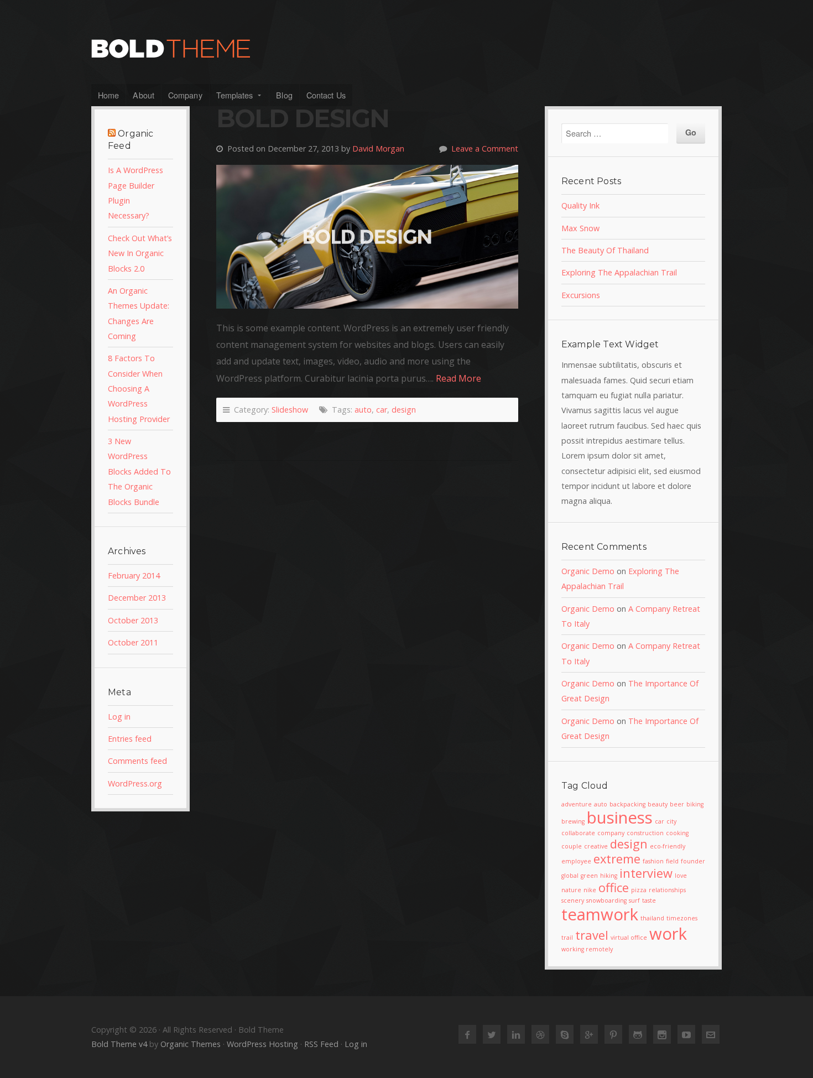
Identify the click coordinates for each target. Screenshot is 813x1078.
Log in (119, 716)
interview (646, 873)
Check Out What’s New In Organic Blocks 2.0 (140, 253)
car (381, 409)
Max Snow (580, 228)
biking (694, 804)
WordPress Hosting (262, 1044)
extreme (616, 859)
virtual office (629, 937)
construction (645, 833)
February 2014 (134, 575)
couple (571, 846)
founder (693, 861)
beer (677, 804)
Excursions (580, 295)
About (143, 95)
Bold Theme (406, 49)
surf (634, 900)
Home (108, 95)
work (668, 934)
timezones (681, 918)
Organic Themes (190, 1044)
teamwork (599, 914)
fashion (653, 861)
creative (596, 846)
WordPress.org (135, 783)
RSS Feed (321, 1044)
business (620, 817)
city (671, 821)
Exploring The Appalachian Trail (619, 272)
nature (571, 890)
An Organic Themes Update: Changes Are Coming (138, 313)
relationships (667, 890)
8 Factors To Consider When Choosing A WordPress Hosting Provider (139, 388)
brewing (573, 821)
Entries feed (130, 738)
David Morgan (378, 148)
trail (567, 937)
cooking (677, 833)
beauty (658, 804)
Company (185, 95)
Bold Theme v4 (119, 1044)
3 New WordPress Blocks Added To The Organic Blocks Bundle (139, 471)
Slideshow (290, 409)
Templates (234, 95)
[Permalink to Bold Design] (367, 237)
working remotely (587, 949)
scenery (572, 900)
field (672, 861)
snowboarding (606, 900)
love (681, 875)
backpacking (627, 804)
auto (363, 409)
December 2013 (137, 597)
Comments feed (137, 761)
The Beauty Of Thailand (605, 250)
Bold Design (302, 118)
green (589, 875)
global (570, 875)
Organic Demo (587, 571)
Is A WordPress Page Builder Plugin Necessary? (135, 193)
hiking (608, 875)
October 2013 (133, 620)
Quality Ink (580, 205)
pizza (639, 890)
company (610, 833)
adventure (576, 804)
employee (576, 861)
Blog (284, 95)
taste (649, 900)
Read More (458, 378)
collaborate (578, 833)
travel (591, 935)
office (613, 887)
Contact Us (326, 95)
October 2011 (133, 642)
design (404, 409)
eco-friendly (667, 846)
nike (589, 890)
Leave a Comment (484, 148)
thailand (652, 918)
